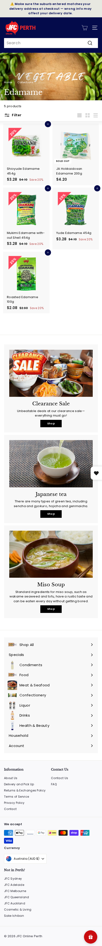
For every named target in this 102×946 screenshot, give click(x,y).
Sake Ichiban (14, 916)
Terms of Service (16, 797)
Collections (25, 82)
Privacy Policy (14, 803)
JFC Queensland (16, 897)
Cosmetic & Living (18, 909)
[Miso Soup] (51, 554)
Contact (10, 809)
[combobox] (51, 43)
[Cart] (84, 28)
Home (8, 82)
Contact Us (59, 778)
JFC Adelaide (14, 885)
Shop (51, 423)
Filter (16, 115)
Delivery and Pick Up (19, 784)
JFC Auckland (14, 903)
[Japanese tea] (51, 463)
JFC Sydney (13, 879)
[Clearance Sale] (51, 373)
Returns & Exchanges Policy (25, 790)
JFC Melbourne (15, 891)
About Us (11, 778)
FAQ (54, 784)
